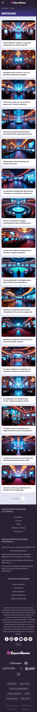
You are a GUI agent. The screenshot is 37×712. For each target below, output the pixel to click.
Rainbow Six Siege (18, 528)
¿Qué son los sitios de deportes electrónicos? (18, 547)
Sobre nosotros (18, 584)
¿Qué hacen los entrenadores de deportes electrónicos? (17, 561)
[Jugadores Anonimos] (26, 663)
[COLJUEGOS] (15, 663)
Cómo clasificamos (19, 595)
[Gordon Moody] (30, 668)
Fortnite (19, 521)
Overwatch (18, 517)
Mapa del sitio (26, 709)
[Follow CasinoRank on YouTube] (21, 639)
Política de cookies (27, 705)
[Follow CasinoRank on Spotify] (26, 639)
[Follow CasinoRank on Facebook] (7, 639)
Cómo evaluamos (18, 591)
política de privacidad (18, 599)
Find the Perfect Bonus (18, 551)
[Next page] (23, 499)
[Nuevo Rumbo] (21, 668)
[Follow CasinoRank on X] (16, 639)
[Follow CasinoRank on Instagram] (11, 639)
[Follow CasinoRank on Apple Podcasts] (30, 639)
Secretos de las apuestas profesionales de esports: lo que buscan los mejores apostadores (17, 568)
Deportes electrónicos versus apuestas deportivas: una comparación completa (16, 555)
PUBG (18, 524)
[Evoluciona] (9, 668)
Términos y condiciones (11, 705)
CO (18, 644)
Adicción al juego (11, 709)
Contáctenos (18, 588)
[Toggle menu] (3, 3)
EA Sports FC (18, 531)
